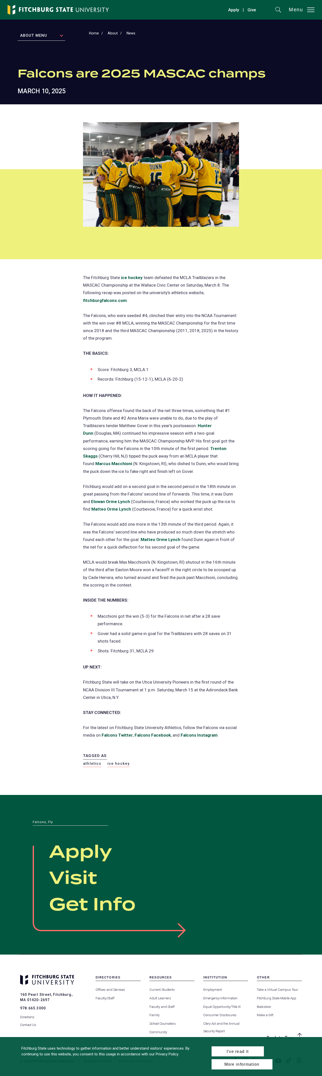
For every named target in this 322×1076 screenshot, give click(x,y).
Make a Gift (265, 1015)
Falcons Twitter (117, 735)
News (131, 33)
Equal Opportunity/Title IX (222, 1007)
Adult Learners (160, 998)
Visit (73, 879)
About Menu (33, 35)
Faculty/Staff (105, 998)
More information (242, 1064)
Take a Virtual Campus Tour (277, 990)
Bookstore (264, 1007)
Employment (212, 990)
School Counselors (162, 1023)
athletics (92, 763)
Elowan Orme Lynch (110, 501)
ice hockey (132, 277)
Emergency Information (220, 998)
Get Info (92, 905)
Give (252, 10)
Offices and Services (110, 990)
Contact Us (28, 1025)
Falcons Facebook (153, 735)
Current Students (162, 990)
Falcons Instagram (199, 735)
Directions (27, 1017)
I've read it (238, 1051)
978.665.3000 (33, 1008)
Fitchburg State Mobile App (276, 998)
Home (94, 33)
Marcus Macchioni (113, 463)
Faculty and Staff (162, 1007)
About (113, 33)
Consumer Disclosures (219, 1015)
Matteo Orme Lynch (111, 509)
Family (154, 1015)
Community (158, 1032)
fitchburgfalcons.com (105, 300)
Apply (233, 9)
